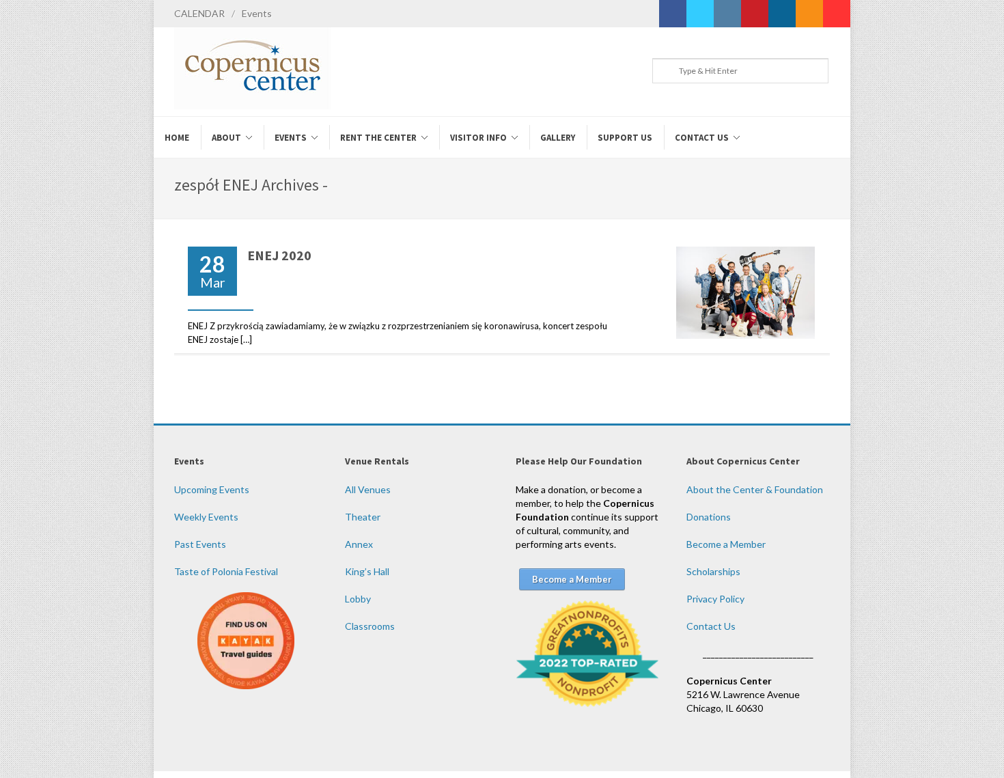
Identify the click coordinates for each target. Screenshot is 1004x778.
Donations (708, 517)
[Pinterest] (754, 13)
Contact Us (711, 626)
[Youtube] (836, 13)
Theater (362, 517)
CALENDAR (199, 13)
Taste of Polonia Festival (226, 571)
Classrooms (370, 626)
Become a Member (726, 544)
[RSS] (809, 13)
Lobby (358, 599)
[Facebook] (672, 13)
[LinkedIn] (782, 13)
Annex (359, 544)
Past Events (200, 544)
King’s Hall (367, 571)
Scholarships (713, 571)
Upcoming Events (211, 489)
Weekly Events (206, 517)
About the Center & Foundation (754, 489)
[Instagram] (727, 13)
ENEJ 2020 (279, 255)
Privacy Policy (715, 599)
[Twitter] (700, 13)
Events (257, 13)
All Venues (368, 489)
